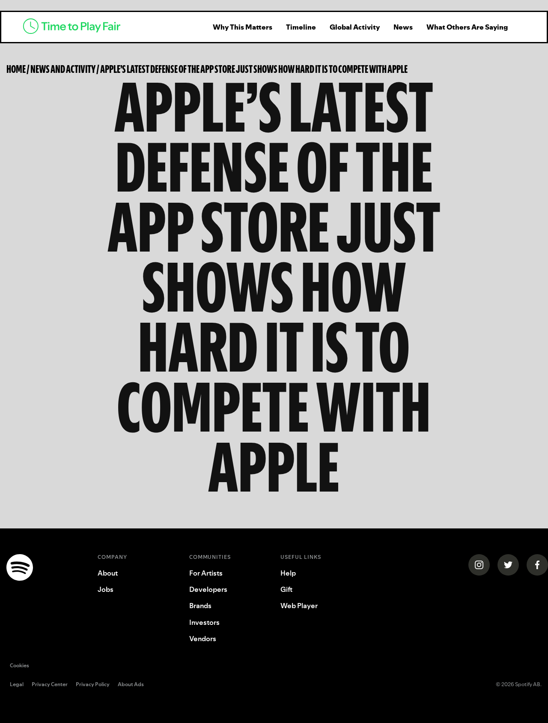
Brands (200, 605)
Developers (208, 589)
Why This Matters (242, 27)
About (108, 573)
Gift (286, 589)
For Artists (206, 573)
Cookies (19, 665)
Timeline (301, 27)
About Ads (131, 685)
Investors (204, 622)
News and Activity (62, 69)
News (403, 27)
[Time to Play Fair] (107, 27)
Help (288, 573)
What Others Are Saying (467, 27)
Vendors (202, 638)
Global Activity (355, 27)
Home (16, 69)
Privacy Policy (93, 685)
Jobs (105, 589)
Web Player (299, 605)
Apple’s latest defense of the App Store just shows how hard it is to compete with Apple (254, 69)
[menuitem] (242, 27)
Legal (17, 685)
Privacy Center (50, 685)
